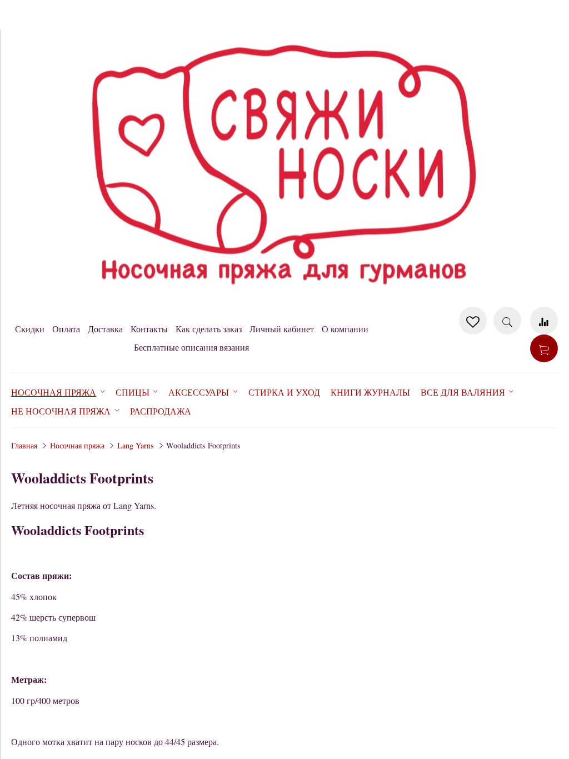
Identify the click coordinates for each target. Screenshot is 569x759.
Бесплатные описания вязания (191, 347)
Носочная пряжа (77, 445)
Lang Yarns (135, 445)
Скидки (29, 328)
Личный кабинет (281, 328)
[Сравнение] (544, 320)
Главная (24, 445)
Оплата (66, 328)
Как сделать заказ (209, 328)
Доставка (105, 328)
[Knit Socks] (284, 301)
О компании (345, 328)
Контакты (149, 328)
